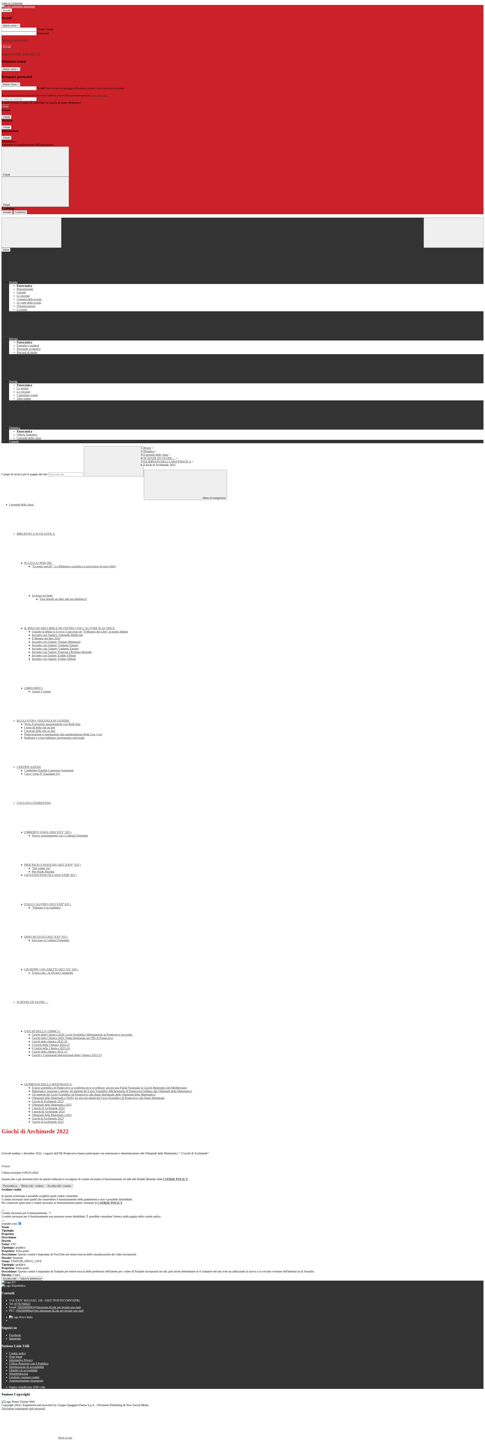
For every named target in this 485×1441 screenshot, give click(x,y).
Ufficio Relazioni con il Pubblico (28, 1363)
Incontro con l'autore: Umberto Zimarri (55, 645)
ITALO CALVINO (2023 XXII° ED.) (47, 904)
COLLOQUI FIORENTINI (34, 803)
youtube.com (10, 1223)
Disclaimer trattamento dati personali (23, 1408)
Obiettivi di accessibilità (23, 1370)
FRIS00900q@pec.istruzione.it (50, 1310)
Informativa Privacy (21, 1360)
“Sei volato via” (41, 868)
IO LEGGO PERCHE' (38, 563)
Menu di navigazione (213, 498)
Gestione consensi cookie (24, 1377)
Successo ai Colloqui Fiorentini (50, 940)
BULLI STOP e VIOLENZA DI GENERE (43, 720)
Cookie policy (17, 1353)
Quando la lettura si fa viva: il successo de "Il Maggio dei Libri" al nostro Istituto (80, 631)
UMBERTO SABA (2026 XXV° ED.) (48, 832)
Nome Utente (45, 29)
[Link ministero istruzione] (18, 6)
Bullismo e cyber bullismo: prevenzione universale (54, 737)
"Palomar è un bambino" (46, 907)
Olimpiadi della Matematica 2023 (52, 1115)
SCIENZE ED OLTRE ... (159, 458)
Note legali (15, 1356)
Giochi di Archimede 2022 (48, 1121)
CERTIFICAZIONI (29, 767)
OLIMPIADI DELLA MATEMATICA (167, 461)
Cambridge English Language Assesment (49, 770)
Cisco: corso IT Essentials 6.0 (42, 773)
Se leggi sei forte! (42, 595)
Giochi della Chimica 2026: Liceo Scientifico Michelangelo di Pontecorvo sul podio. (82, 1034)
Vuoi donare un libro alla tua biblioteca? (63, 599)
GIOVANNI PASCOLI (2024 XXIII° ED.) (50, 875)
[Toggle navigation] (31, 233)
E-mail (41, 88)
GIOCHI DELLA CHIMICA (42, 1031)
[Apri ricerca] (453, 233)
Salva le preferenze (30, 1278)
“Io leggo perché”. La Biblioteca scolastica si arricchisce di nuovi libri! (74, 566)
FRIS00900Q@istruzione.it (49, 1307)
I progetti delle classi (156, 454)
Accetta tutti (59, 1185)
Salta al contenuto (12, 3)
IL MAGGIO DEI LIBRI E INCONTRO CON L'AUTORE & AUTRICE (70, 628)
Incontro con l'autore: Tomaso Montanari (56, 641)
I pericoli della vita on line (39, 727)
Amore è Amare (41, 691)
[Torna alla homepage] (242, 216)
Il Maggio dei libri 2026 (46, 638)
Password (43, 33)
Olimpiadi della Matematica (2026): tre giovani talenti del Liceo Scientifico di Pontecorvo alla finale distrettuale (98, 1098)
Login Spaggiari (98, 95)
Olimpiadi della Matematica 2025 (52, 1104)
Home (147, 447)
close (6, 249)
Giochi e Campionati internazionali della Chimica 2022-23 (67, 1055)
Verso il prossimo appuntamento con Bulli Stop (52, 724)
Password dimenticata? (15, 40)
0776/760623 (22, 1303)
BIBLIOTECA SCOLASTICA (36, 533)
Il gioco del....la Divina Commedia (52, 972)
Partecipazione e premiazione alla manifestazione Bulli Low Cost (63, 734)
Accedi (7, 10)
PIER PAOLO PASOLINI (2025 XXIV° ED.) (52, 864)
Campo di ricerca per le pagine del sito (24, 474)
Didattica (149, 451)
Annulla (7, 212)
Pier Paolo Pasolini (43, 871)
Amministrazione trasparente (26, 1380)
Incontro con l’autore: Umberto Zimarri (55, 648)
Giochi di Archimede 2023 (48, 1118)
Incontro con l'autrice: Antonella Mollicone (57, 635)
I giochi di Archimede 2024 (48, 1108)
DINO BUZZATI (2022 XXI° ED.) (46, 936)
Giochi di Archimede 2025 (48, 1101)
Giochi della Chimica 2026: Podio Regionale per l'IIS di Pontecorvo (72, 1038)
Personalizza (10, 1185)
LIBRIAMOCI (33, 688)
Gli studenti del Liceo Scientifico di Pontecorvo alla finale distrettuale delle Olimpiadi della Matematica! (94, 1094)
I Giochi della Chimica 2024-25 (51, 1044)
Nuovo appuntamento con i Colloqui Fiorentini (60, 835)
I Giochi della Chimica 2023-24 (51, 1048)
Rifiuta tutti (32, 1185)
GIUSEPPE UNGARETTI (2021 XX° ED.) (51, 969)
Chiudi (6, 116)
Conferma (20, 212)
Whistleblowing (18, 1373)
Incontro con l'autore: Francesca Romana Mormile (62, 652)
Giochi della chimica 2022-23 (49, 1051)
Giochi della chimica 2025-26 (49, 1041)
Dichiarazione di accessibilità (26, 1367)
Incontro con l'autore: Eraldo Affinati (54, 655)
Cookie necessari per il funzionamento (25, 1213)
